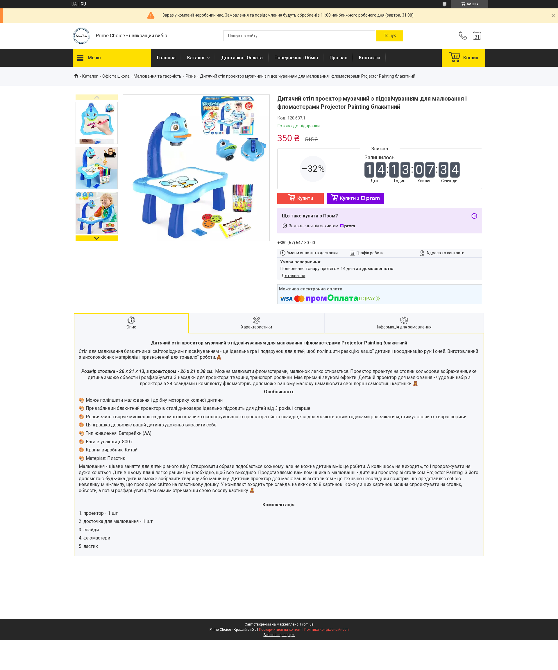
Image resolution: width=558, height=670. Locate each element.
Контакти (369, 57)
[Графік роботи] (477, 36)
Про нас (338, 57)
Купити (305, 198)
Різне (191, 76)
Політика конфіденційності (326, 630)
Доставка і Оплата (242, 57)
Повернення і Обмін (296, 57)
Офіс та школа (116, 76)
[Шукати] (389, 35)
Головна (166, 57)
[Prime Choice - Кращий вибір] (81, 36)
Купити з (350, 198)
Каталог (196, 57)
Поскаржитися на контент (280, 630)
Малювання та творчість (157, 76)
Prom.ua (307, 624)
